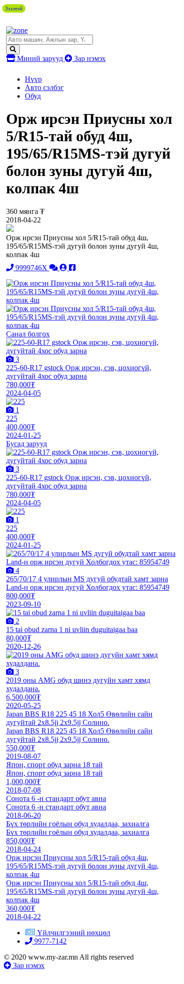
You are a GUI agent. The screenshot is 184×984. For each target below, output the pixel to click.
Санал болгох (28, 334)
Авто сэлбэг (44, 88)
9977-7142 (49, 941)
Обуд (33, 96)
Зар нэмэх (89, 58)
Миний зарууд (40, 58)
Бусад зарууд (26, 444)
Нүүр (33, 79)
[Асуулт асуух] (54, 268)
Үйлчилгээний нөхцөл (73, 933)
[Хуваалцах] (72, 268)
